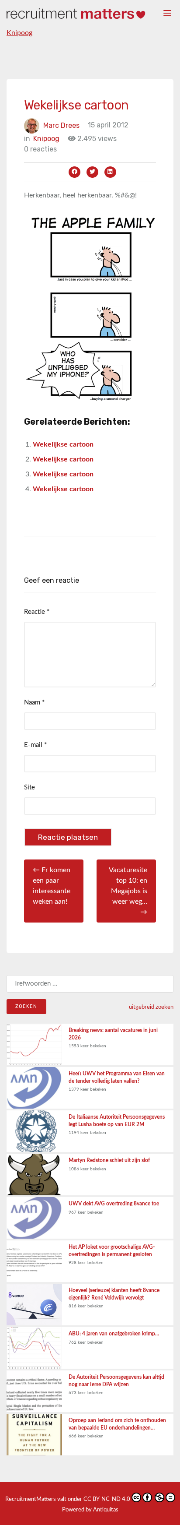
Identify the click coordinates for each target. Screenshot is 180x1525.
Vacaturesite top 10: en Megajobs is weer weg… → (128, 891)
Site (29, 787)
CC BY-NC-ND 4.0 (106, 1499)
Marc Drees (61, 125)
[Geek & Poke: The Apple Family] (90, 308)
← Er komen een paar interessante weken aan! (51, 885)
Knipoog (19, 32)
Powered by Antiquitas (90, 1510)
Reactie (36, 612)
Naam (34, 702)
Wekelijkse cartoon (63, 444)
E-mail (35, 745)
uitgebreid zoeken (151, 1007)
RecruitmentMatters (30, 1499)
